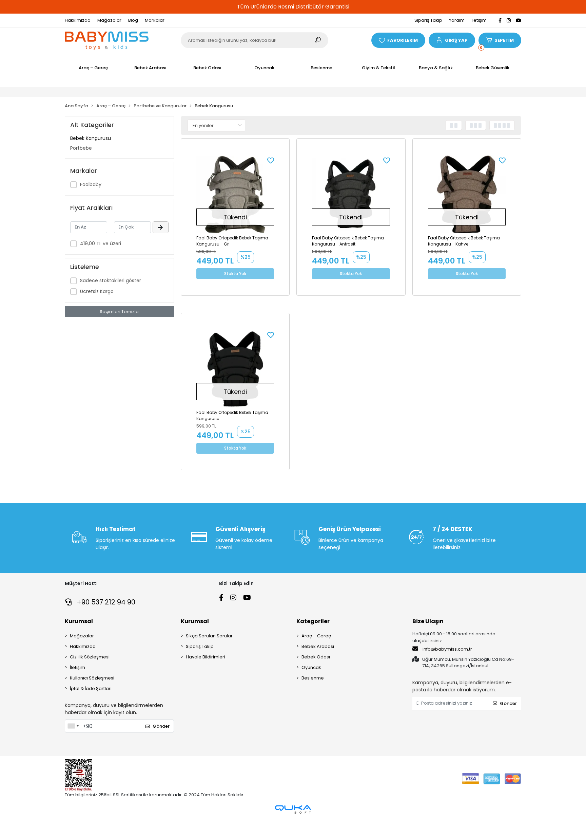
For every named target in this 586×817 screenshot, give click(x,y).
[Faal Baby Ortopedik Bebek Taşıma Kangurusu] (235, 369)
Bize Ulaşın (428, 621)
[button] (451, 40)
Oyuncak (311, 667)
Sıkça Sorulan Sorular (209, 636)
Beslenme (312, 678)
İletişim (479, 20)
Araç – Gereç (316, 636)
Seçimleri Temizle (119, 311)
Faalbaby (90, 184)
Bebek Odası (315, 657)
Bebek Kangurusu (90, 138)
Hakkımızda (78, 20)
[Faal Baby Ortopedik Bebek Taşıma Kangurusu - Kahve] (467, 195)
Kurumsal (79, 621)
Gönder (161, 726)
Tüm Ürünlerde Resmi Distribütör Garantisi (293, 7)
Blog (133, 20)
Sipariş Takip (428, 20)
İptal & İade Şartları (91, 688)
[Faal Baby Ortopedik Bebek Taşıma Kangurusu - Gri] (235, 195)
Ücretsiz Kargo (97, 291)
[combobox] (73, 726)
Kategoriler (313, 621)
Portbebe (81, 148)
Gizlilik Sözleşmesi (90, 657)
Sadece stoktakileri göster (110, 280)
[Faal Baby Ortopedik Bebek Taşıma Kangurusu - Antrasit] (351, 195)
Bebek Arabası (317, 646)
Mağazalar (109, 20)
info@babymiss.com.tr (447, 649)
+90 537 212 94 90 (105, 602)
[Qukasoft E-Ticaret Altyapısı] (293, 809)
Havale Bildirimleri (205, 657)
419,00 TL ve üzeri (100, 243)
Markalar (154, 20)
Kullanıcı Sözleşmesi (92, 678)
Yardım (457, 20)
